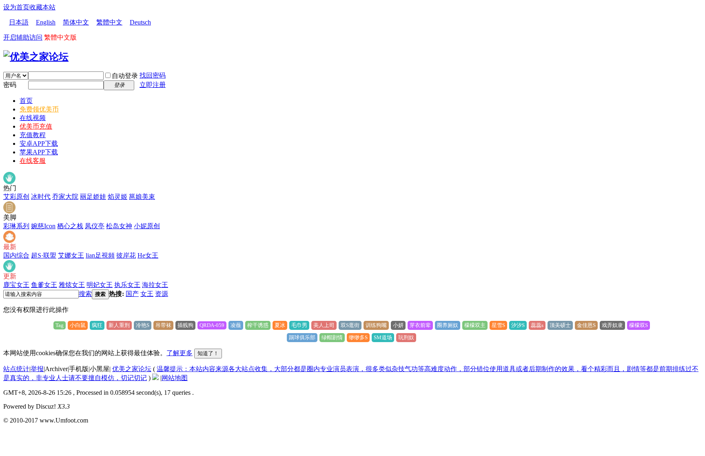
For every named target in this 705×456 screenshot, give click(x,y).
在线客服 (33, 160)
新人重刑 (119, 325)
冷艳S (142, 325)
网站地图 (175, 377)
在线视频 (33, 117)
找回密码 (153, 75)
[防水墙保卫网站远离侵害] (155, 377)
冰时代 (41, 196)
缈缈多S (358, 337)
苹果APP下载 (39, 152)
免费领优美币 (39, 109)
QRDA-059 (212, 325)
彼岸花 (126, 255)
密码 (9, 84)
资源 (161, 293)
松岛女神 (119, 225)
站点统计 (16, 368)
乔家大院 (65, 196)
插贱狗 (185, 325)
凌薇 (236, 325)
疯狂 (97, 325)
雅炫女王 (72, 284)
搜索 (85, 293)
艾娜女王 (71, 255)
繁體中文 (109, 22)
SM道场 (383, 337)
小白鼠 (78, 325)
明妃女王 (99, 284)
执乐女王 (127, 284)
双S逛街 (350, 325)
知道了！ (208, 353)
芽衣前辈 (420, 325)
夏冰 (280, 325)
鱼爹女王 (44, 284)
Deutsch (140, 22)
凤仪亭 (94, 225)
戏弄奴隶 (612, 325)
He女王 (147, 255)
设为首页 (16, 7)
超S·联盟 (43, 255)
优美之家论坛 (131, 368)
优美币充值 (36, 126)
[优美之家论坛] (36, 56)
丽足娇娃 (93, 196)
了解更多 (179, 352)
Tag (59, 325)
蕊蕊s (537, 325)
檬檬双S (638, 325)
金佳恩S (586, 325)
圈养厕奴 (447, 325)
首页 (26, 100)
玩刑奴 (406, 337)
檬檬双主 (475, 325)
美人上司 (324, 325)
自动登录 (125, 75)
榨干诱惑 (257, 325)
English (45, 22)
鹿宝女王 (16, 284)
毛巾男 (299, 325)
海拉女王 (155, 284)
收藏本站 (42, 7)
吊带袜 (163, 325)
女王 (146, 293)
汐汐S (518, 325)
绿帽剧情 (332, 337)
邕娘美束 (142, 196)
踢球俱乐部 (302, 337)
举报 (37, 368)
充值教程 (33, 134)
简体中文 (76, 22)
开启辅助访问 (22, 37)
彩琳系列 (16, 225)
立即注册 (153, 84)
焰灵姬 (117, 196)
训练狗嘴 (376, 325)
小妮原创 (147, 225)
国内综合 (16, 255)
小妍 (398, 325)
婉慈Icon (43, 225)
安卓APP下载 (39, 143)
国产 (132, 293)
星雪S (498, 325)
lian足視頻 (100, 255)
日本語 (19, 22)
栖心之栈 (70, 225)
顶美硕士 (560, 325)
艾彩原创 (16, 196)
